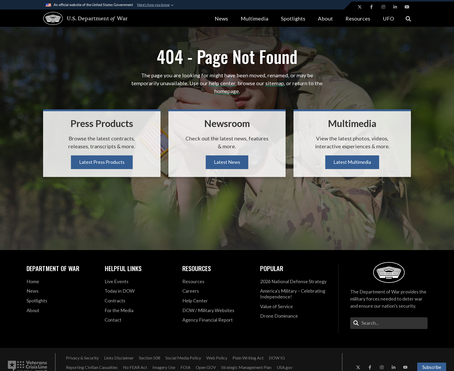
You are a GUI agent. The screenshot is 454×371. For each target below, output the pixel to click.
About (325, 18)
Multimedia (254, 18)
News (221, 18)
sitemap (274, 83)
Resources (357, 18)
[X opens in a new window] (360, 7)
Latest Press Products (102, 162)
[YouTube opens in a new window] (407, 7)
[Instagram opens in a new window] (383, 7)
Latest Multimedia (352, 162)
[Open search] (408, 18)
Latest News (227, 162)
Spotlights (293, 18)
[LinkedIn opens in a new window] (395, 7)
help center (222, 83)
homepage (226, 91)
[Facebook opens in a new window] (371, 7)
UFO (388, 18)
